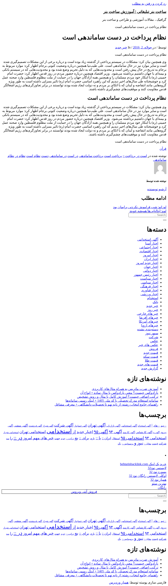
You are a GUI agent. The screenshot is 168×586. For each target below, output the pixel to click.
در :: (18, 437)
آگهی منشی (21, 425)
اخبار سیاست (149, 278)
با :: (98, 438)
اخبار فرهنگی (149, 286)
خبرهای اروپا (149, 325)
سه (7, 438)
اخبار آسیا (151, 243)
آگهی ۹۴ (115, 432)
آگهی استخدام (144, 426)
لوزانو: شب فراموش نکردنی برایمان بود (139, 207)
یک (119, 443)
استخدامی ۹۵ (132, 438)
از (74, 431)
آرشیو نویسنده (156, 189)
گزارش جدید (149, 368)
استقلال (116, 438)
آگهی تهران (97, 425)
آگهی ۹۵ (101, 431)
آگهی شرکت (63, 425)
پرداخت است (113, 156)
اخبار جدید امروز (147, 263)
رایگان (162, 487)
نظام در (20, 156)
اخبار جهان (151, 267)
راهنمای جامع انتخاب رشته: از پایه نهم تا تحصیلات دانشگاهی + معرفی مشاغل (106, 404)
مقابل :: (147, 443)
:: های (156, 425)
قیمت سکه (150, 356)
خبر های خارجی (147, 313)
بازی (92, 438)
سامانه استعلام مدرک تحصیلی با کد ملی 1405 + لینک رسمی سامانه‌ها (112, 400)
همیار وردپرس (118, 582)
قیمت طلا (151, 360)
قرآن (163, 148)
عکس (154, 341)
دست (45, 156)
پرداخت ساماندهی (91, 156)
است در (141, 156)
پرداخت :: (129, 156)
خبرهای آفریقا (148, 317)
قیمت (155, 443)
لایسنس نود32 (157, 468)
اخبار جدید (85, 432)
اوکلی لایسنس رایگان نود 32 (147, 476)
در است (72, 156)
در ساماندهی (58, 156)
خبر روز (153, 309)
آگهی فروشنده (35, 426)
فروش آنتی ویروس (84, 491)
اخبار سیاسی (149, 282)
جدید (63, 438)
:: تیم (163, 425)
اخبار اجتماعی (148, 247)
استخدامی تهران (32, 432)
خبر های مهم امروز (38, 438)
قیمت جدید (150, 352)
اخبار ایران (151, 259)
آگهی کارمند (129, 432)
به (76, 437)
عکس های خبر (148, 345)
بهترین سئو (159, 483)
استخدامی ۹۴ (155, 438)
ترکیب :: (70, 438)
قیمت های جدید (147, 364)
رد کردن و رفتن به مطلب (149, 3)
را (11, 438)
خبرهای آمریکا (148, 321)
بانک (155, 302)
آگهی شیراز (48, 426)
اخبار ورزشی (149, 294)
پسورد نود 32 (157, 472)
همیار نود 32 (158, 479)
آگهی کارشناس (144, 432)
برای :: (84, 438)
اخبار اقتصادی (148, 251)
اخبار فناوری (149, 290)
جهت (57, 438)
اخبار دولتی (150, 270)
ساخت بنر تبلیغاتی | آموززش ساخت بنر (134, 11)
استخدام (152, 298)
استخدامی (59, 431)
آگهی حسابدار (80, 426)
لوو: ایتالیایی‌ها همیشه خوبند (147, 211)
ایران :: (106, 438)
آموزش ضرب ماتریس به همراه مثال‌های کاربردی (125, 389)
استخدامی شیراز (11, 432)
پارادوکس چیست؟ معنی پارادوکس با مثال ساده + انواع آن (119, 393)
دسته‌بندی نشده (147, 329)
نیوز (140, 443)
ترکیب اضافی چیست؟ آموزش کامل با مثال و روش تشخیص (117, 396)
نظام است (33, 156)
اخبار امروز (150, 255)
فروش (153, 349)
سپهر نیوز (151, 333)
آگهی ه (156, 432)
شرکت (153, 337)
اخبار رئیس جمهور (146, 274)
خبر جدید (121, 47)
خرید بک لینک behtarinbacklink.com (143, 464)
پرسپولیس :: (127, 443)
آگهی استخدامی (147, 239)
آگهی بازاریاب (113, 426)
